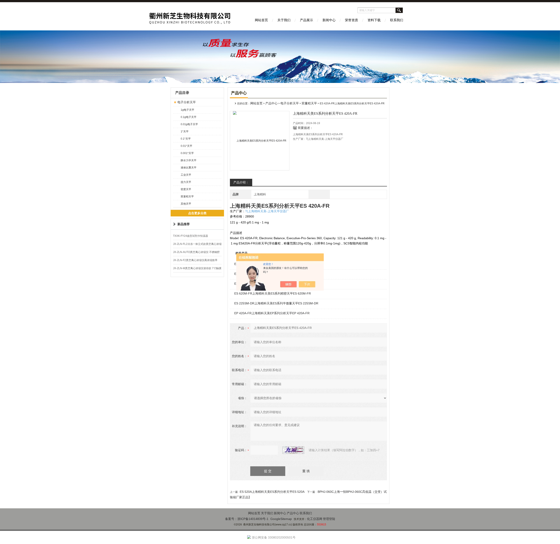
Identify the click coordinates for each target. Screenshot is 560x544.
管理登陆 (329, 519)
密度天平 (186, 189)
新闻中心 (329, 20)
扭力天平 (186, 182)
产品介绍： (241, 182)
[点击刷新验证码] (293, 450)
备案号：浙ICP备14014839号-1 (246, 519)
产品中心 (271, 103)
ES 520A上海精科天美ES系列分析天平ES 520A (272, 491)
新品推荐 (183, 224)
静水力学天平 (188, 160)
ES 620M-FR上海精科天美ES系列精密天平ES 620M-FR (272, 293)
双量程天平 (187, 196)
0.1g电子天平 (188, 117)
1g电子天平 (187, 109)
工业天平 (186, 174)
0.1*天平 (186, 138)
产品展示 (306, 20)
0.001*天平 (187, 153)
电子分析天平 (186, 102)
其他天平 (186, 203)
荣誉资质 (351, 20)
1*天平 (185, 131)
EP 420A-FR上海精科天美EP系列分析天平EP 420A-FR (272, 313)
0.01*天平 (186, 145)
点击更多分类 (197, 213)
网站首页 (261, 20)
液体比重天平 (188, 167)
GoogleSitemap (281, 519)
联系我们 (396, 20)
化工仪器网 (314, 519)
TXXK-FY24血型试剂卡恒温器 (190, 235)
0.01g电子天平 (189, 124)
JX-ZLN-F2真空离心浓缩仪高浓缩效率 (195, 260)
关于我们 (283, 20)
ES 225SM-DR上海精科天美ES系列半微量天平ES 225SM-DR (276, 303)
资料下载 (374, 20)
